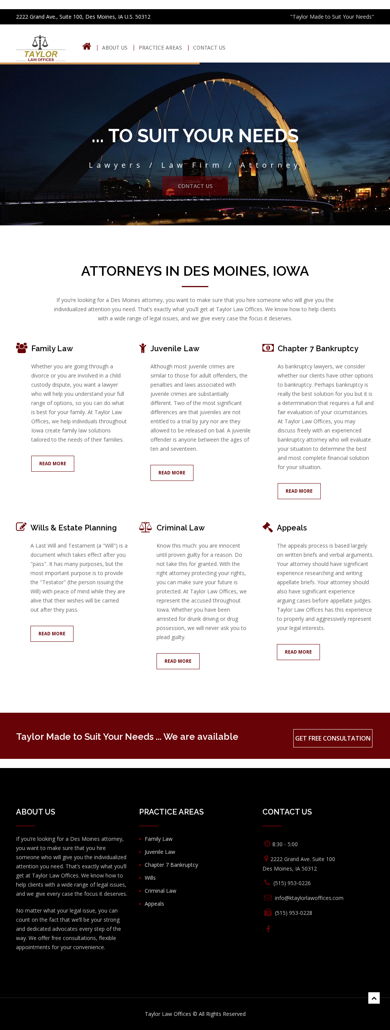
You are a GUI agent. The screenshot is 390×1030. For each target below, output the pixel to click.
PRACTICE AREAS (160, 48)
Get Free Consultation (333, 738)
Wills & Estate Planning (73, 527)
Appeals (292, 527)
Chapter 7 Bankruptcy (318, 348)
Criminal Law (181, 527)
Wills (150, 877)
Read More (52, 463)
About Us (115, 48)
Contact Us (195, 189)
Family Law (52, 348)
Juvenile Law (175, 348)
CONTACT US (209, 48)
